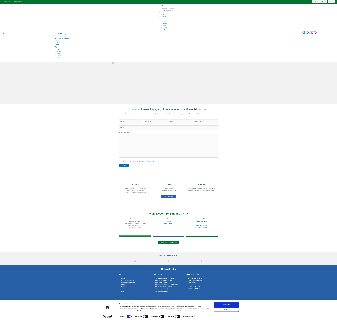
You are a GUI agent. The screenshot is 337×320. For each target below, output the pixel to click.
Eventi (164, 21)
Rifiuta (226, 309)
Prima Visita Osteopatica (169, 10)
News (164, 25)
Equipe (164, 14)
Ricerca (165, 27)
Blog (163, 19)
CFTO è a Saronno (201, 225)
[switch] (145, 316)
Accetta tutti (226, 304)
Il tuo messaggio (124, 132)
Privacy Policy (150, 161)
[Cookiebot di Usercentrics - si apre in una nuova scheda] (107, 316)
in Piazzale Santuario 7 (201, 227)
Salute (164, 29)
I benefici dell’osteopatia (168, 6)
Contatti (164, 16)
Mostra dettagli (188, 316)
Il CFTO (164, 12)
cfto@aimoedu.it (202, 221)
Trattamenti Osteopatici (168, 8)
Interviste (165, 23)
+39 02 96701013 (168, 223)
